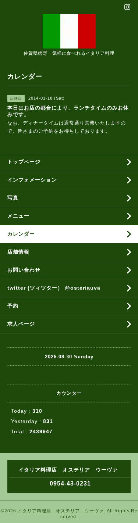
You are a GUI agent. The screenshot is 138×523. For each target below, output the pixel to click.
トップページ (23, 162)
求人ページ (21, 324)
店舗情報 (18, 252)
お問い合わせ (23, 270)
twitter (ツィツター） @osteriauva (53, 288)
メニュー (18, 216)
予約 (12, 306)
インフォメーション (32, 180)
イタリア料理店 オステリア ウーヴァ (61, 510)
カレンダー (21, 234)
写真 (12, 198)
